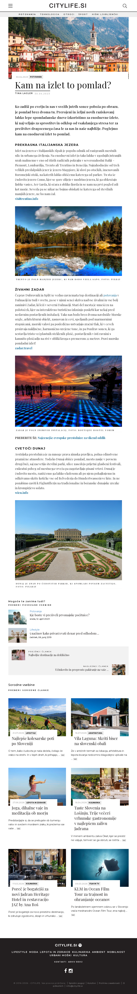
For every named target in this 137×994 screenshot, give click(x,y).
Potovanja (27, 14)
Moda (33, 951)
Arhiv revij (75, 962)
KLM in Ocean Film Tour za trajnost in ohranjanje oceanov (92, 894)
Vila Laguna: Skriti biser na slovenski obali (96, 741)
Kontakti (60, 962)
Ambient (99, 951)
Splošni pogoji (77, 983)
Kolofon (92, 983)
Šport (83, 14)
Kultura (80, 955)
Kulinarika (94, 803)
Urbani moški (61, 955)
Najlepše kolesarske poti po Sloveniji (33, 741)
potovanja (110, 295)
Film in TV (94, 884)
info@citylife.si (74, 986)
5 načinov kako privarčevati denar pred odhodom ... (64, 633)
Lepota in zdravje (36, 803)
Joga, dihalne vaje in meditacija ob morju (30, 810)
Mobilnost (116, 951)
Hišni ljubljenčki (105, 14)
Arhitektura (95, 733)
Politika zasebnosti (109, 983)
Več (62, 755)
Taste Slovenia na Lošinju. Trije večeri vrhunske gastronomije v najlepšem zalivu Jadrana (95, 818)
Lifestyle (35, 629)
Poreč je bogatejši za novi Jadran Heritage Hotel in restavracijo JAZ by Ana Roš (30, 896)
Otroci (69, 14)
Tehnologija (49, 14)
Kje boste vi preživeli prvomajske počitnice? (60, 615)
